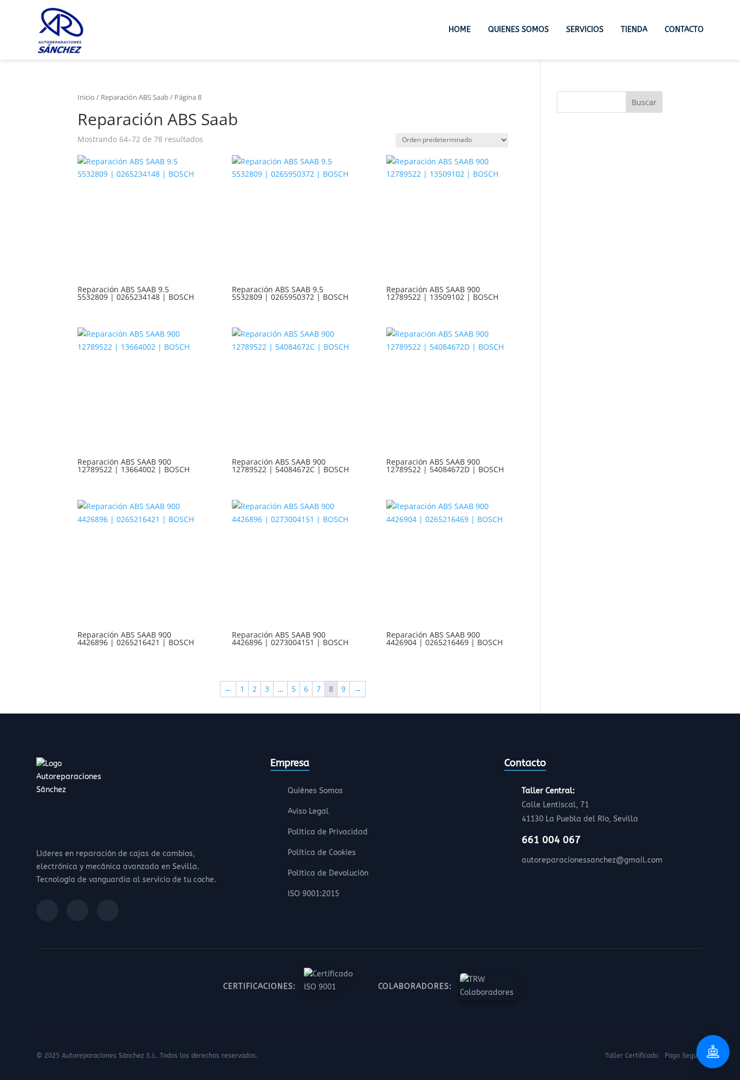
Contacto (684, 29)
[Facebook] (47, 910)
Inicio (86, 97)
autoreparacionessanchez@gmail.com (592, 860)
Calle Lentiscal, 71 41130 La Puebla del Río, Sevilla (580, 805)
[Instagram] (77, 910)
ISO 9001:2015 (313, 893)
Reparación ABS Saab (134, 97)
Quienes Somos (518, 29)
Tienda (634, 29)
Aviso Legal (308, 811)
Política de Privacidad (328, 832)
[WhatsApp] (108, 910)
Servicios (584, 29)
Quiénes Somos (315, 790)
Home (460, 29)
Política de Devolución (328, 873)
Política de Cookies (322, 852)
